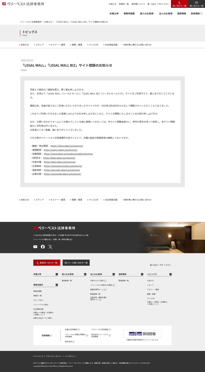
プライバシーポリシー (54, 356)
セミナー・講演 (153, 289)
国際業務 (181, 13)
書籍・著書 (151, 294)
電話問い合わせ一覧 (48, 262)
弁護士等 (37, 274)
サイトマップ (38, 356)
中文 (160, 4)
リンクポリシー (71, 356)
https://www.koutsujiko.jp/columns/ (63, 166)
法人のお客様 (165, 13)
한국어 (166, 4)
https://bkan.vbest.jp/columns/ (59, 157)
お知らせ (112, 4)
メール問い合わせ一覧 (78, 262)
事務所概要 (129, 13)
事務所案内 (38, 284)
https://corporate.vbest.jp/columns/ (62, 174)
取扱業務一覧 (67, 280)
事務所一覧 (124, 4)
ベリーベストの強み (40, 304)
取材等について (138, 4)
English (153, 4)
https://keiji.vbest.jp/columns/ (60, 162)
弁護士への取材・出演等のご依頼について (43, 313)
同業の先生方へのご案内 (42, 318)
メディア (150, 285)
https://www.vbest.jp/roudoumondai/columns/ (68, 153)
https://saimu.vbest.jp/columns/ (60, 150)
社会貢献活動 (38, 309)
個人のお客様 (146, 13)
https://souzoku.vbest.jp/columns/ (62, 170)
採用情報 (195, 13)
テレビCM (151, 298)
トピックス (152, 274)
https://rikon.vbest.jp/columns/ (67, 145)
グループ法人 (38, 300)
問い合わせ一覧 (179, 5)
